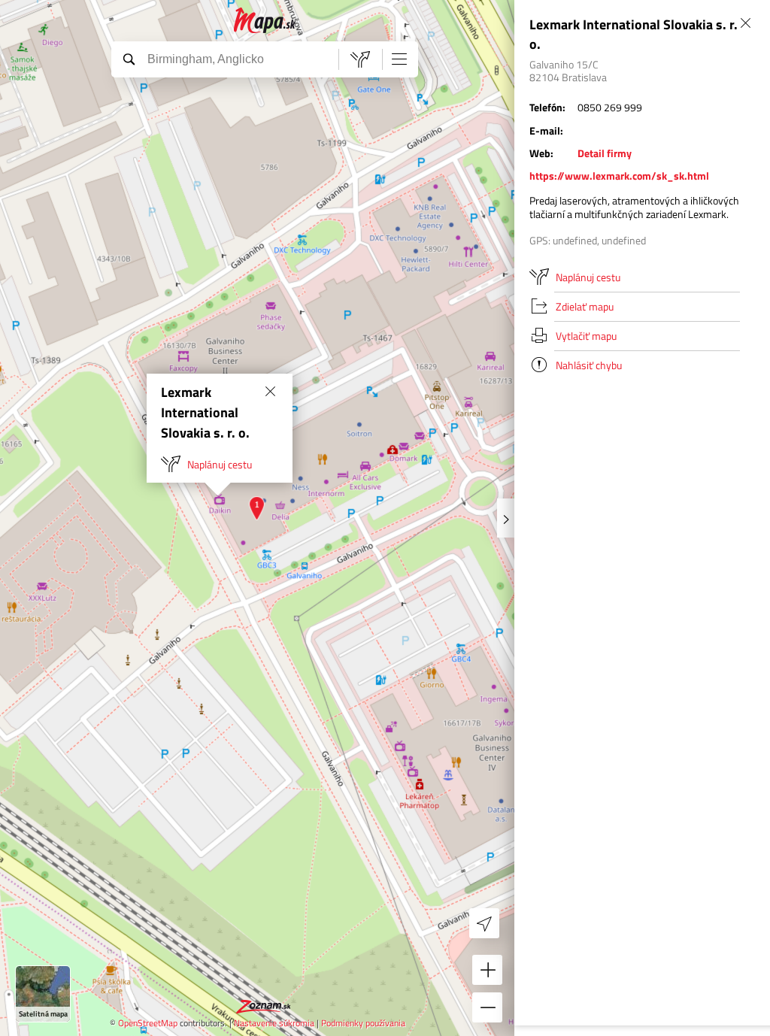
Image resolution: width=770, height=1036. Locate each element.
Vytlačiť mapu (586, 336)
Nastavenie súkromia (274, 1023)
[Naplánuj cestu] (360, 59)
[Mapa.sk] (265, 21)
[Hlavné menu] (399, 58)
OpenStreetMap (147, 1023)
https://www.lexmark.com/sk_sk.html (619, 175)
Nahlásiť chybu (589, 365)
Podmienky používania (363, 1023)
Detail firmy (605, 153)
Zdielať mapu (585, 306)
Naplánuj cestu (219, 464)
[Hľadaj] (128, 58)
